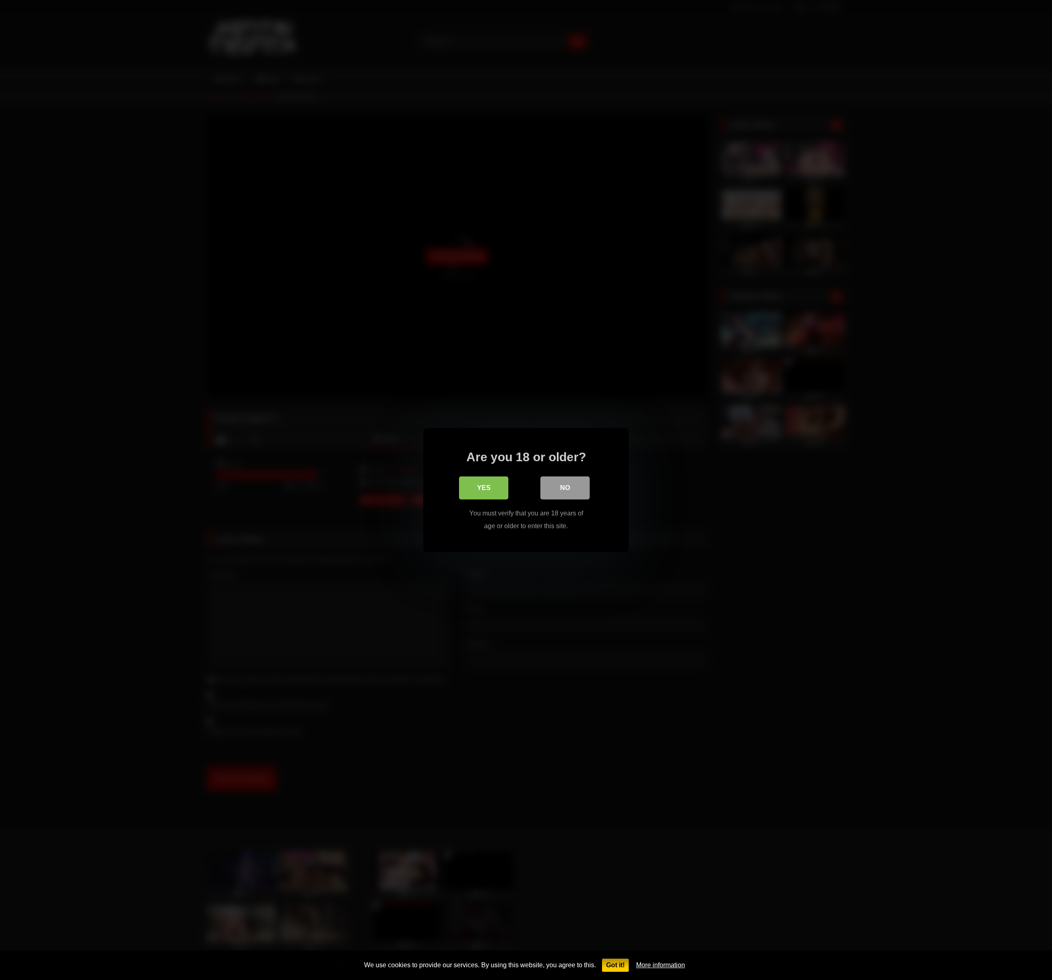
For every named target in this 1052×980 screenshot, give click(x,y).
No (565, 487)
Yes (484, 487)
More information (660, 965)
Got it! (615, 965)
